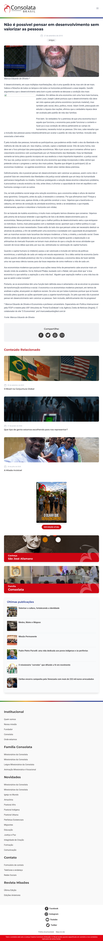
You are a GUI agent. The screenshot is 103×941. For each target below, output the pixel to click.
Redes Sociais (10, 875)
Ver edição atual (51, 527)
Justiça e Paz (10, 835)
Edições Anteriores (12, 895)
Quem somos (10, 719)
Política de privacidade (46, 932)
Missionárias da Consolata (16, 759)
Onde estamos (10, 739)
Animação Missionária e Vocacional (20, 769)
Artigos (51, 40)
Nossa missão (10, 724)
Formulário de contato (14, 865)
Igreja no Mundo (11, 795)
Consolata (8, 734)
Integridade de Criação (14, 840)
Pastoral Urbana (11, 815)
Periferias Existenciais (13, 820)
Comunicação (10, 850)
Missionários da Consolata (16, 754)
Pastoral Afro (10, 805)
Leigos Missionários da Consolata (19, 764)
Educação (8, 830)
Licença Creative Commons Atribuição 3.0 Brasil (41, 937)
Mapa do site (60, 932)
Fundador (8, 729)
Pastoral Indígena (12, 810)
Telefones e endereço (13, 870)
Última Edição (10, 890)
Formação (8, 845)
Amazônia (8, 800)
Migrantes (8, 825)
